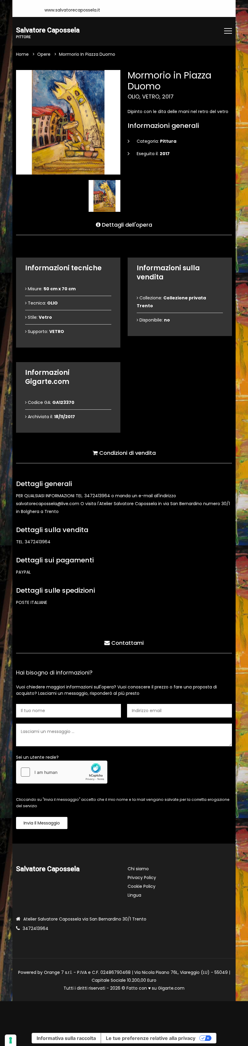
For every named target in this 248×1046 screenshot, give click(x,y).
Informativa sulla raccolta (66, 1038)
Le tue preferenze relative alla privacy (150, 1038)
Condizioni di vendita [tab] (127, 453)
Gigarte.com (171, 988)
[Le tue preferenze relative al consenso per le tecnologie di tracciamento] (10, 1040)
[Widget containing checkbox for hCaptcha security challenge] (61, 772)
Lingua (134, 895)
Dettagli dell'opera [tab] (126, 224)
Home (22, 54)
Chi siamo (138, 869)
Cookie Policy (141, 886)
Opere (44, 54)
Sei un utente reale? (37, 757)
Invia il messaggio (42, 823)
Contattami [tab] (127, 643)
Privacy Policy (142, 877)
